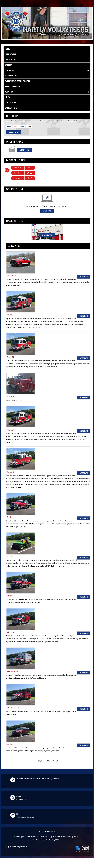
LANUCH (30, 168)
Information (47, 235)
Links (7, 97)
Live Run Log (10, 60)
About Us (9, 92)
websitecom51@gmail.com (25, 817)
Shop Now (47, 211)
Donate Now (13, 132)
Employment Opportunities (17, 81)
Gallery (8, 65)
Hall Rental (10, 54)
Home (7, 49)
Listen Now (24, 150)
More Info (84, 277)
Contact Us (10, 102)
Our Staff (9, 70)
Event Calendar (12, 86)
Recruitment (11, 76)
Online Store (11, 108)
